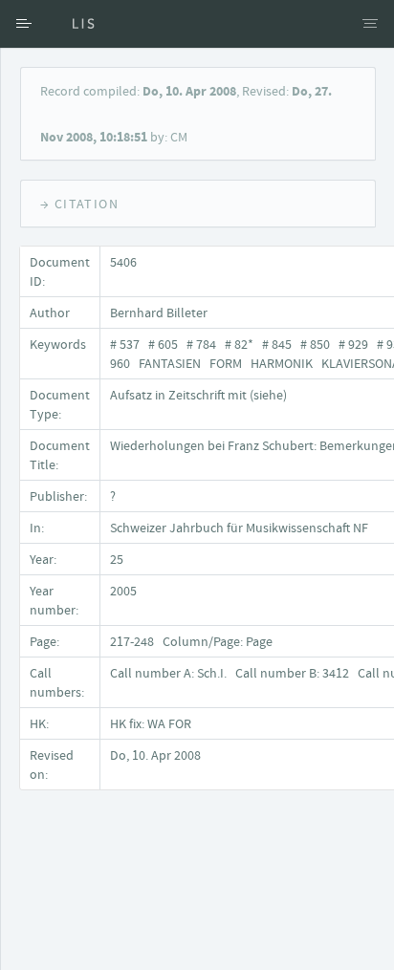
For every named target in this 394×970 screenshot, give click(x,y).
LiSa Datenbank (72, 24)
